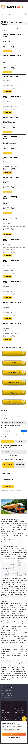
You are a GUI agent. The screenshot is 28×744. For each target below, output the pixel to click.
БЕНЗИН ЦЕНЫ (14, 353)
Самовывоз (21, 441)
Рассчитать (8, 486)
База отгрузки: (5, 28)
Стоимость (6, 474)
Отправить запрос (7, 50)
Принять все (14, 734)
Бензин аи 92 (18, 703)
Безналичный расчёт (8, 465)
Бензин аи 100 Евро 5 (7, 707)
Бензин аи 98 (18, 705)
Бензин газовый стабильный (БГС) (19, 707)
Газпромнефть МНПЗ (20, 712)
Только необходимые (14, 737)
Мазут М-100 (18, 719)
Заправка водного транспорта (14, 392)
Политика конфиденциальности (15, 730)
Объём (5, 470)
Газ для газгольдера (19, 710)
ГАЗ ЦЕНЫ (14, 362)
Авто (8, 441)
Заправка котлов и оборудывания (14, 402)
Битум (3, 710)
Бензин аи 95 (5, 705)
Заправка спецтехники (14, 372)
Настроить (14, 741)
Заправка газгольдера (14, 382)
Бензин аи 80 (5, 703)
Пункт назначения (9, 480)
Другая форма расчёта (20, 465)
